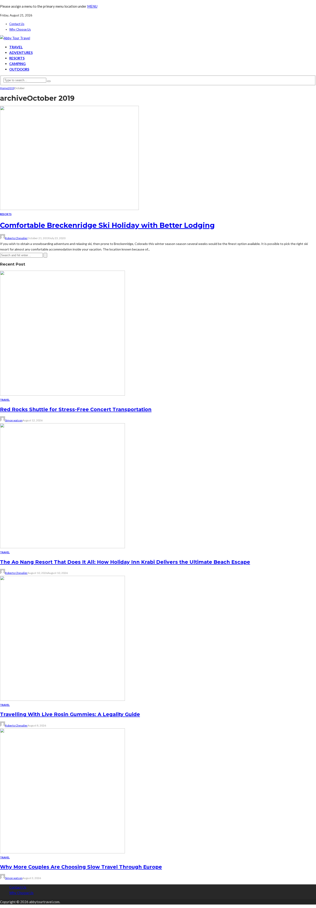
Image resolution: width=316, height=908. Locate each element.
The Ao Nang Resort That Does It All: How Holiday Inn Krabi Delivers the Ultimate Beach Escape (125, 562)
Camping (17, 64)
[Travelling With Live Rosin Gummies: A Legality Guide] (62, 699)
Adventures (21, 52)
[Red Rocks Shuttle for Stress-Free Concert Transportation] (62, 394)
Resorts (17, 58)
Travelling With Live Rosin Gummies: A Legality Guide (70, 714)
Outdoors (19, 69)
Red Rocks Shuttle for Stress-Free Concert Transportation (76, 409)
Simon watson (13, 420)
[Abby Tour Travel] (15, 38)
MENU (92, 6)
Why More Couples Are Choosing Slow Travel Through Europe (81, 867)
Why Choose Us (20, 29)
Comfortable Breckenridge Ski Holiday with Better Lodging (107, 225)
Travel (16, 47)
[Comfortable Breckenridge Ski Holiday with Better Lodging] (69, 209)
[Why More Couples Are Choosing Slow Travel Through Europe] (62, 852)
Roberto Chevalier (16, 238)
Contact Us (16, 24)
